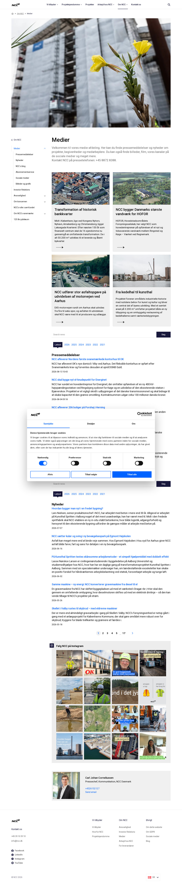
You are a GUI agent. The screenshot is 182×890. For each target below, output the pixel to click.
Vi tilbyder (96, 827)
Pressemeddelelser (24, 154)
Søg (163, 334)
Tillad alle (132, 474)
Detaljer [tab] (91, 423)
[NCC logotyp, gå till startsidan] (50, 820)
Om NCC (20, 14)
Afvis (50, 474)
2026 (67, 344)
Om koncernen (20, 201)
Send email (90, 792)
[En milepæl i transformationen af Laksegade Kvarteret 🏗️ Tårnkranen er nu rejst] (125, 746)
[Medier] (45, 149)
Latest (58, 344)
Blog (148, 841)
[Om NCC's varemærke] (45, 214)
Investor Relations (22, 190)
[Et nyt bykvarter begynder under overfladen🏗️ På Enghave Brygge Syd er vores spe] (97, 746)
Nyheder (19, 160)
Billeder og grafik (23, 184)
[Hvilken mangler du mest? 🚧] (153, 691)
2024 (81, 344)
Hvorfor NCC (97, 832)
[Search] (169, 4)
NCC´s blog (20, 166)
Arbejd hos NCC (126, 841)
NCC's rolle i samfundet (24, 207)
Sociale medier (22, 178)
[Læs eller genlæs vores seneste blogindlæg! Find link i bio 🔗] (125, 719)
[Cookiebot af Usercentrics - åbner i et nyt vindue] (139, 414)
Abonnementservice (25, 172)
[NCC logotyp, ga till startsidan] (15, 4)
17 (123, 633)
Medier (17, 148)
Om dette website (154, 827)
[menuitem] (52, 4)
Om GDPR (150, 832)
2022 (95, 344)
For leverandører (126, 846)
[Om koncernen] (45, 202)
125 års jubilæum (21, 219)
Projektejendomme (100, 836)
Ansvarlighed (20, 195)
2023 (88, 344)
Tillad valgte (91, 474)
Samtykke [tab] (48, 423)
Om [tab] (133, 423)
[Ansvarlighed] (45, 196)
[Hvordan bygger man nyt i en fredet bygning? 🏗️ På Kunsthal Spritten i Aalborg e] (69, 746)
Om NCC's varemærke (23, 213)
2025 (74, 344)
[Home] (12, 13)
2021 (102, 344)
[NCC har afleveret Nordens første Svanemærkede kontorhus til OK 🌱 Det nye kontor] (97, 663)
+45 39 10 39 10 (18, 836)
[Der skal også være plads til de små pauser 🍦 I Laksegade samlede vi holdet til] (153, 663)
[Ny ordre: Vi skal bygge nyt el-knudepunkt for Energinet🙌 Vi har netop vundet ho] (69, 691)
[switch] (75, 463)
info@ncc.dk (16, 841)
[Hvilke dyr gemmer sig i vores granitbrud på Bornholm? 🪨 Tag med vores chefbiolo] (97, 719)
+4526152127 (92, 788)
